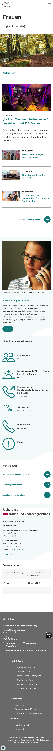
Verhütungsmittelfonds (12, 485)
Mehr (8, 329)
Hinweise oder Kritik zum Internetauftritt (26, 650)
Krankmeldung (22, 725)
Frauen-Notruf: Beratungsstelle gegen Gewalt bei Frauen (33, 390)
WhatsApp (11, 646)
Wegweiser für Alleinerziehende (15, 474)
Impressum (20, 705)
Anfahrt (9, 554)
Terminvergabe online (27, 684)
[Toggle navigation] (49, 4)
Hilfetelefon (23, 424)
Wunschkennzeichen (27, 688)
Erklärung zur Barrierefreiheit (29, 713)
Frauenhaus (23, 355)
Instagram (31, 643)
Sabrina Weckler (18, 549)
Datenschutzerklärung (25, 709)
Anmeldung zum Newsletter (14, 495)
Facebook (10, 643)
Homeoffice (20, 729)
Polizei (20, 442)
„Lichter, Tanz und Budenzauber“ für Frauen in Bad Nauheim (35, 198)
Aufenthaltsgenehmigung (29, 676)
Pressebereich (23, 671)
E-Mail (36, 742)
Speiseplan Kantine (26, 667)
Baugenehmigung (25, 680)
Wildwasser (23, 407)
